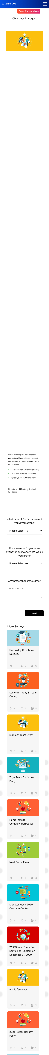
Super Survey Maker (29, 11)
